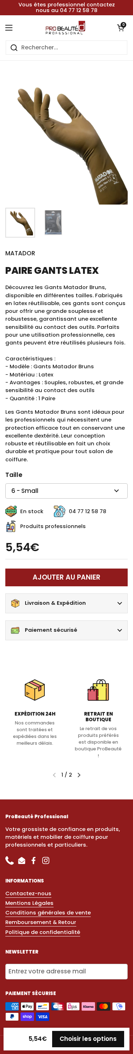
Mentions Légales (29, 903)
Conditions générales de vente (48, 912)
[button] (120, 28)
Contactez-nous (28, 893)
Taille (13, 475)
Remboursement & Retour (40, 922)
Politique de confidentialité (42, 932)
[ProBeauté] (64, 28)
